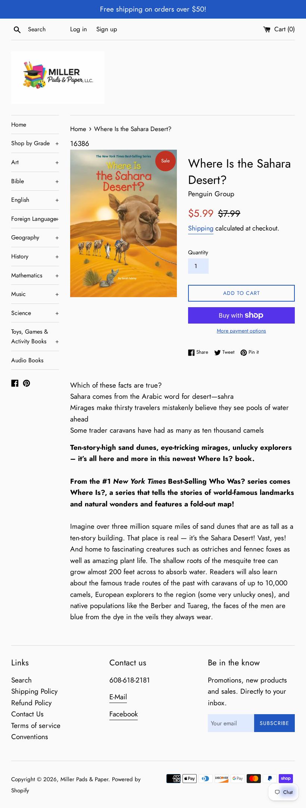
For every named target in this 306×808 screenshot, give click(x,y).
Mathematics (35, 275)
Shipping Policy (34, 691)
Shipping (200, 228)
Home (18, 124)
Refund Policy (31, 703)
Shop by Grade (35, 143)
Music (35, 294)
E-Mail (118, 697)
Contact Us (27, 714)
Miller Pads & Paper (84, 779)
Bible (35, 181)
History (35, 256)
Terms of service (35, 725)
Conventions (29, 737)
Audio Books (27, 360)
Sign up (106, 29)
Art (35, 162)
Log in (78, 29)
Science (35, 313)
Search (21, 680)
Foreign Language (35, 218)
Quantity (198, 252)
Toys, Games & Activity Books (35, 336)
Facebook (123, 714)
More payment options (241, 330)
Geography (35, 237)
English (35, 199)
